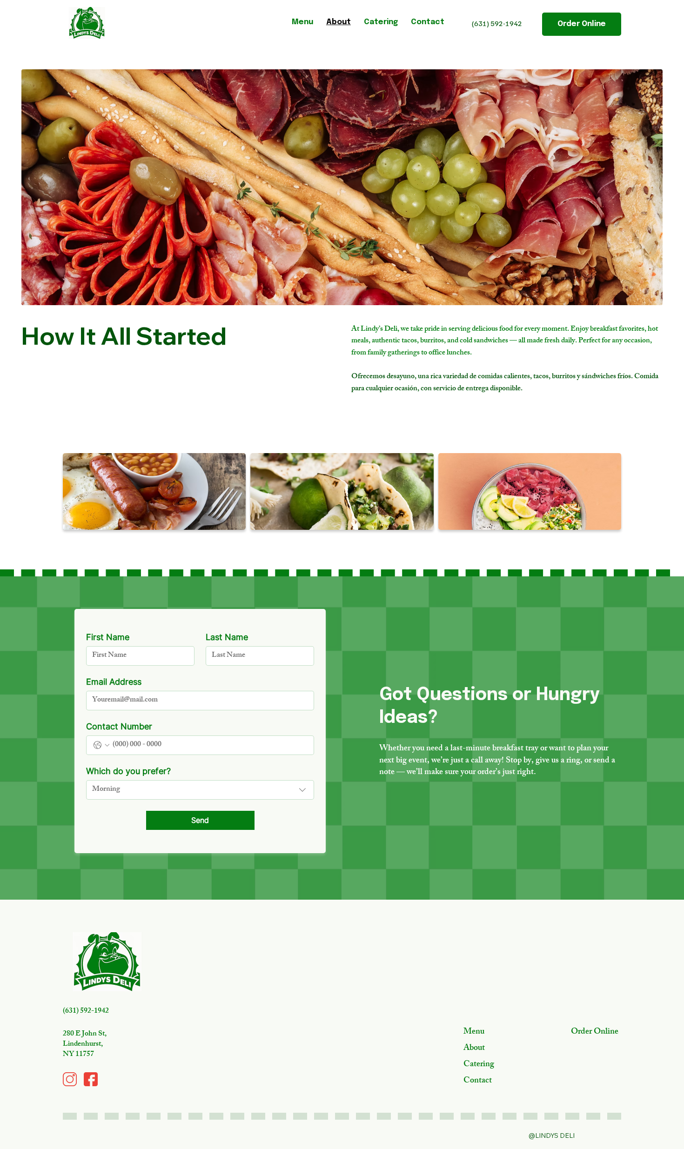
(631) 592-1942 (497, 23)
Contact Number (119, 726)
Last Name (227, 637)
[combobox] (200, 790)
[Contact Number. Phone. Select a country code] (101, 745)
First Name (107, 637)
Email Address (113, 682)
